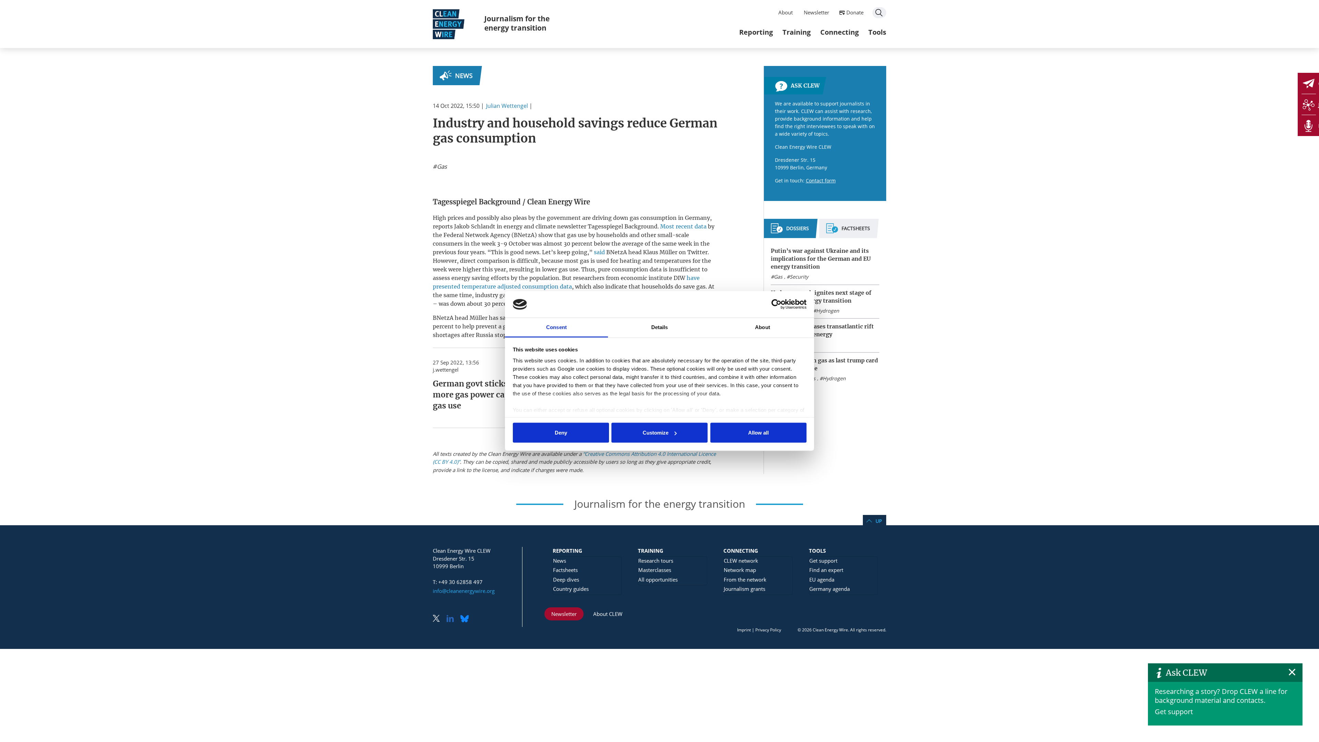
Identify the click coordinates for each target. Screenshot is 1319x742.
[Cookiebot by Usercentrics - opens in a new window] (776, 304)
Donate (855, 12)
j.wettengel (446, 369)
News (464, 75)
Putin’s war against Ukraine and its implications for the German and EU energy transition (821, 258)
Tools (877, 32)
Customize (655, 433)
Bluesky (466, 619)
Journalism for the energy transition (517, 23)
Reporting (756, 32)
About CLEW (607, 613)
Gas (778, 276)
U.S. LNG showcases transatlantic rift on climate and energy (822, 330)
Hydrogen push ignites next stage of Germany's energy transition (821, 296)
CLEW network (741, 560)
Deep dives (566, 579)
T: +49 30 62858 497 (458, 581)
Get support (1174, 711)
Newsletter (816, 12)
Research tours (655, 560)
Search (879, 12)
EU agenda (821, 579)
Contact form (821, 180)
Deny (561, 433)
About (785, 12)
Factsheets (565, 569)
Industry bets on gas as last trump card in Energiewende (824, 364)
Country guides (571, 588)
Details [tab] (659, 327)
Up (879, 521)
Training (796, 32)
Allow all (758, 433)
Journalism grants (744, 588)
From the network (745, 579)
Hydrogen (827, 310)
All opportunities (658, 579)
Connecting (839, 32)
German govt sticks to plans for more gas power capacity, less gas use (493, 395)
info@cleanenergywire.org (464, 590)
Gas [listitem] (441, 166)
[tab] (790, 231)
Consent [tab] (556, 327)
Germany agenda (829, 588)
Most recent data (683, 226)
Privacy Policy (768, 630)
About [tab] (762, 327)
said (599, 252)
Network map (740, 569)
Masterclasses (654, 569)
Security (799, 276)
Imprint (744, 630)
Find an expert (826, 569)
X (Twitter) (439, 619)
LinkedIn (453, 619)
